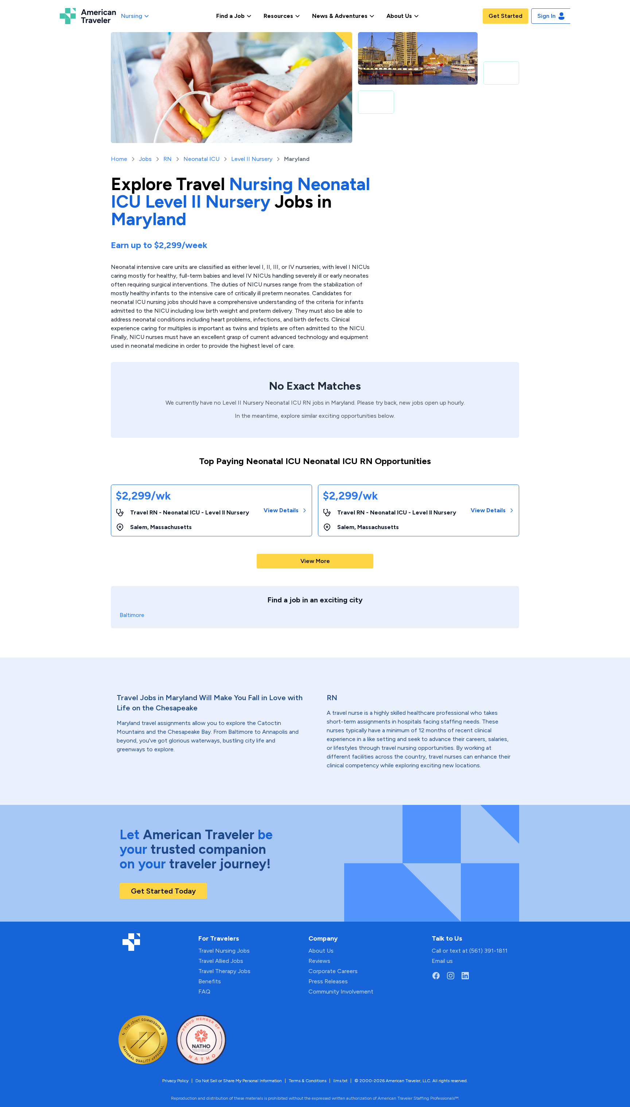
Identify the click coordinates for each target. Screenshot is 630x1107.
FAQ (204, 991)
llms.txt (340, 1080)
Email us (442, 960)
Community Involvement (340, 991)
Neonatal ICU (201, 158)
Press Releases (328, 981)
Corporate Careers (333, 971)
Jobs (145, 158)
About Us (321, 950)
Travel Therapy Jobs (224, 971)
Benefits (209, 981)
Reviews (319, 960)
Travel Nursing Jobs (224, 950)
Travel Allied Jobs (220, 960)
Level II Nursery (251, 158)
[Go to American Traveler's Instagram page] (450, 975)
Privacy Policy (175, 1080)
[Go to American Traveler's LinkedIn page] (465, 975)
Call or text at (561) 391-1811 (470, 950)
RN (167, 158)
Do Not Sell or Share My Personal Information (238, 1080)
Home (119, 158)
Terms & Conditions (307, 1080)
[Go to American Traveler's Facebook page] (436, 975)
